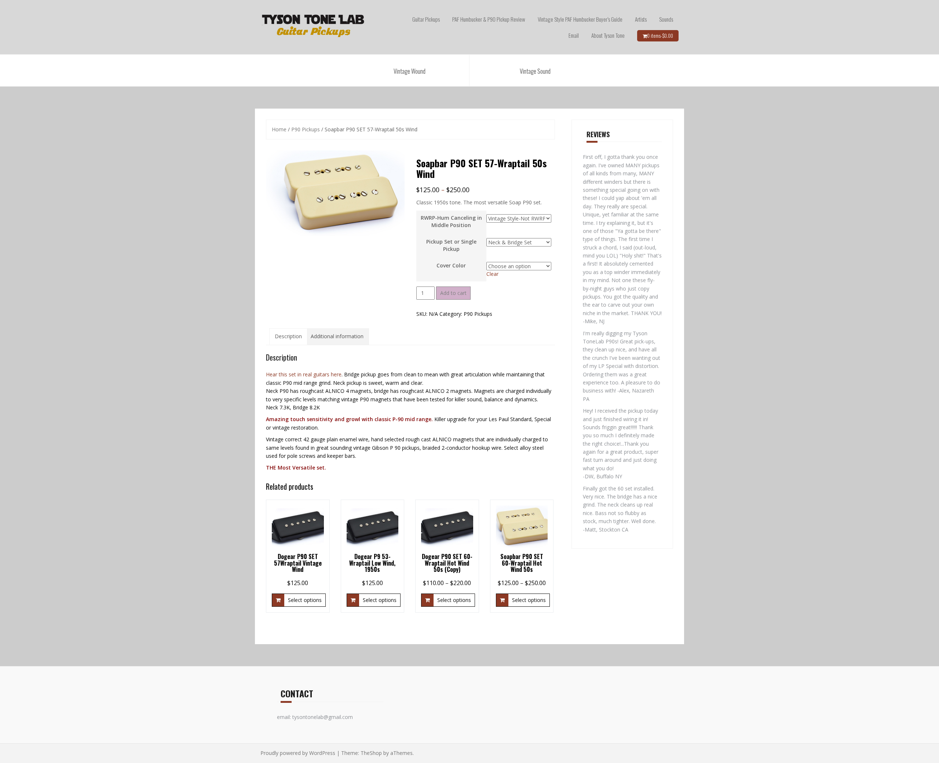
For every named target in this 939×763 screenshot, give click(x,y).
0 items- (660, 35)
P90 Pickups (305, 129)
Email (574, 35)
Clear (492, 273)
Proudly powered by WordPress (297, 752)
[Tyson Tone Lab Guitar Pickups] (313, 26)
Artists (641, 19)
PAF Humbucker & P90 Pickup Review (488, 19)
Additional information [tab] (337, 336)
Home (279, 129)
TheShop (371, 752)
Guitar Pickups (426, 19)
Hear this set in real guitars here (303, 374)
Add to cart (453, 292)
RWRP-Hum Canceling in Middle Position (451, 221)
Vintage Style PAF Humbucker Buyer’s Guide (580, 19)
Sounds (666, 19)
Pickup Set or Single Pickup (451, 245)
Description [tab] (288, 336)
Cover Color (451, 265)
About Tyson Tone (608, 35)
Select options (305, 599)
